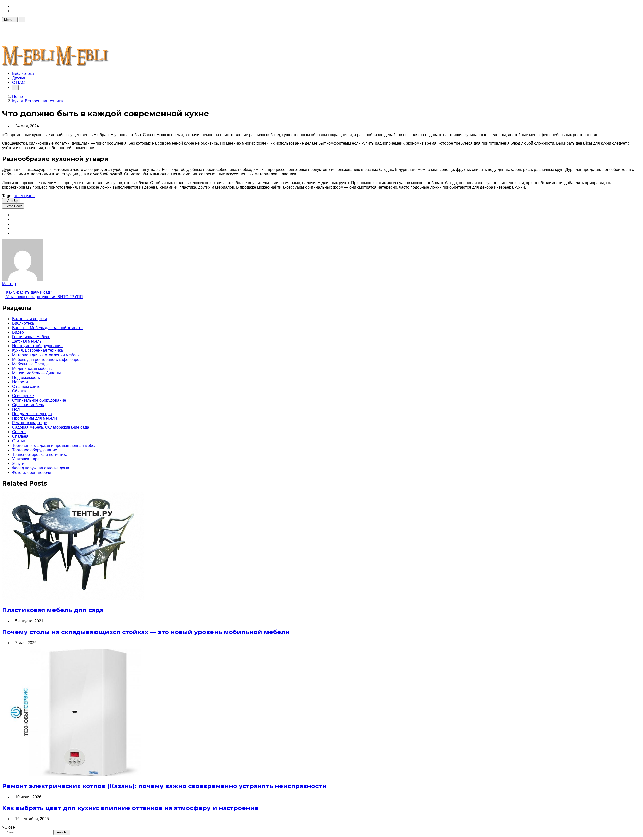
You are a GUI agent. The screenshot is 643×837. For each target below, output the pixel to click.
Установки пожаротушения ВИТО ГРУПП (44, 297)
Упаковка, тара (26, 459)
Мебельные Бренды (30, 364)
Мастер (9, 284)
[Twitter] (13, 11)
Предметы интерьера (32, 414)
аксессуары (24, 196)
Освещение (23, 395)
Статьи (18, 441)
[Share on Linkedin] (13, 233)
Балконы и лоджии (29, 319)
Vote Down (14, 206)
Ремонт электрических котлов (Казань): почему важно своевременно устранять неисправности (164, 786)
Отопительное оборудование (39, 400)
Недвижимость (26, 377)
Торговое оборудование (34, 450)
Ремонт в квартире (29, 423)
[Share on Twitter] (13, 219)
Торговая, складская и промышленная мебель (55, 445)
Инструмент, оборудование (37, 346)
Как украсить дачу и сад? (28, 292)
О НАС (18, 82)
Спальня (20, 436)
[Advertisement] (93, 33)
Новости (20, 382)
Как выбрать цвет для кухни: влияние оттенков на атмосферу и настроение (130, 808)
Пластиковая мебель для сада (52, 610)
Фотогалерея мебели (31, 472)
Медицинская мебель (32, 368)
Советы (19, 432)
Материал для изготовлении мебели (46, 355)
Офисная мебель (28, 405)
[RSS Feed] (13, 6)
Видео (18, 332)
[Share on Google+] (13, 224)
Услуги (18, 463)
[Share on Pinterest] (13, 228)
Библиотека (23, 73)
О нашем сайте (26, 386)
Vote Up (12, 201)
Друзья (18, 78)
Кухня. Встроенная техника (37, 350)
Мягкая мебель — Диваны (36, 373)
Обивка (19, 391)
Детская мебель (26, 341)
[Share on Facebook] (13, 215)
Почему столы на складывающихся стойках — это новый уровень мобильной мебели (146, 632)
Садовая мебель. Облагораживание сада (50, 427)
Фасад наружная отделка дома (40, 468)
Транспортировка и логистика (39, 454)
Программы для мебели (34, 418)
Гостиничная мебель (31, 337)
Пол (16, 409)
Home (17, 96)
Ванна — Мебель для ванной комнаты (47, 328)
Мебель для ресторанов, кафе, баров (47, 359)
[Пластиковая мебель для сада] (73, 599)
